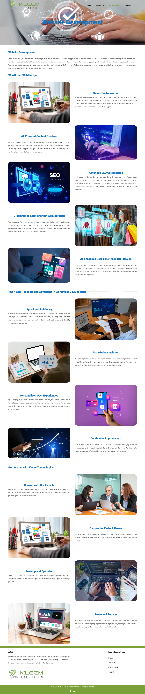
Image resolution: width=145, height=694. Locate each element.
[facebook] (71, 691)
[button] (136, 5)
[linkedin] (74, 691)
